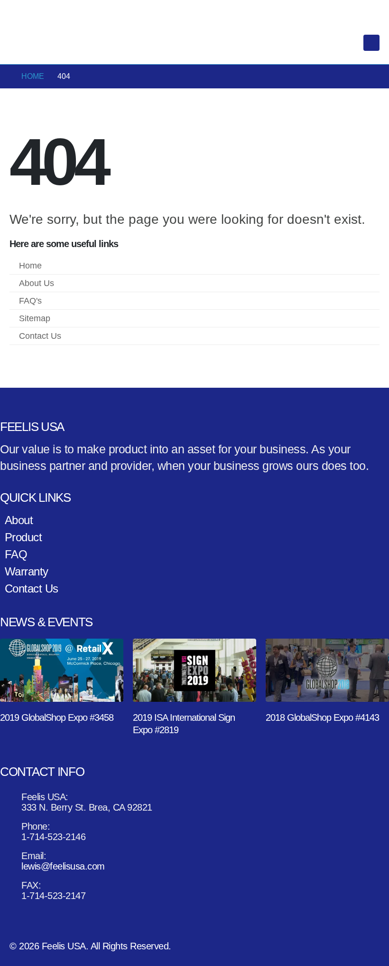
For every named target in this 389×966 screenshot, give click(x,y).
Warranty (26, 571)
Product (23, 537)
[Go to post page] (61, 670)
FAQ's (30, 301)
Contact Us (40, 336)
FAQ (16, 554)
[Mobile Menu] (371, 43)
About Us (36, 283)
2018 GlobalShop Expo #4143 (322, 717)
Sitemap (34, 318)
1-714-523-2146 (37, 11)
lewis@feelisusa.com (107, 11)
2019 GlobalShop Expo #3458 (56, 717)
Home (30, 265)
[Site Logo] (47, 43)
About (19, 520)
